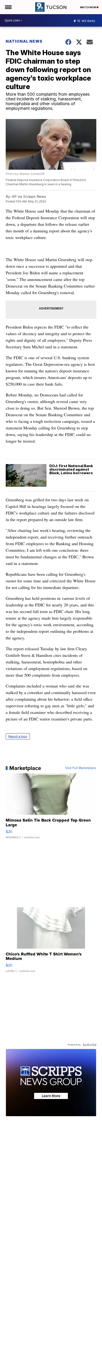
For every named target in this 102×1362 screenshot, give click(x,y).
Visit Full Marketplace (80, 768)
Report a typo (17, 736)
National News (24, 41)
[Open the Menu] (8, 7)
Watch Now (88, 7)
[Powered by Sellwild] (89, 1044)
